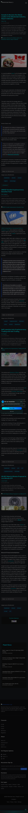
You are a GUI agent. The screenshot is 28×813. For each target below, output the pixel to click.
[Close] (21, 402)
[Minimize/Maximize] (26, 810)
